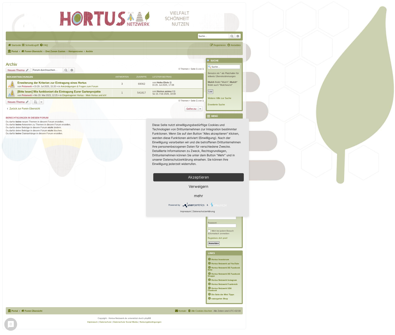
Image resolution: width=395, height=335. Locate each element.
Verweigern (198, 186)
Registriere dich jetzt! (218, 238)
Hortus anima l (165, 91)
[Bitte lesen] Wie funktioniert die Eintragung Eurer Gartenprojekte (59, 91)
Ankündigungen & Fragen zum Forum (79, 86)
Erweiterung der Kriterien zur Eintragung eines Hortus (51, 82)
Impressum (185, 211)
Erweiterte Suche (216, 104)
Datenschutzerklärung (204, 211)
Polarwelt (27, 86)
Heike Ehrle (163, 82)
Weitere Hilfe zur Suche (219, 98)
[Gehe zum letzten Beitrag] (171, 82)
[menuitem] (14, 45)
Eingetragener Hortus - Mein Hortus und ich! (84, 95)
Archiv (11, 64)
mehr (198, 196)
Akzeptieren (198, 177)
